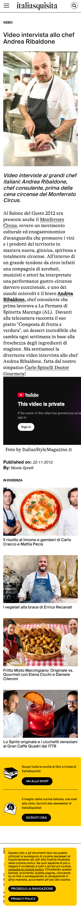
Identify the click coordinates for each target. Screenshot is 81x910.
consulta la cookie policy (26, 869)
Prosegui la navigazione (32, 888)
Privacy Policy (23, 899)
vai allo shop (37, 781)
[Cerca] (74, 5)
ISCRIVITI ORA (36, 817)
